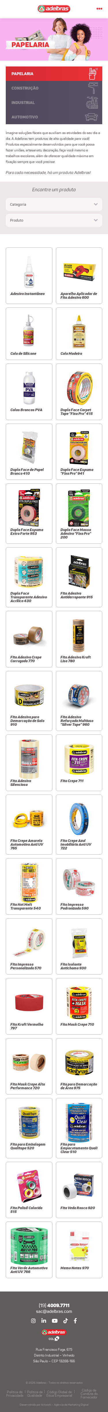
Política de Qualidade (35, 1393)
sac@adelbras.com (54, 1311)
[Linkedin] (43, 1321)
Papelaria (22, 73)
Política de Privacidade (14, 1393)
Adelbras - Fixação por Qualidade (54, 1335)
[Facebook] (75, 1321)
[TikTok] (65, 1321)
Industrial (23, 102)
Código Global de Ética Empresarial (59, 1393)
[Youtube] (55, 1321)
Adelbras (54, 8)
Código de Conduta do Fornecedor (89, 1394)
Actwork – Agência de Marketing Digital (64, 1405)
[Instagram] (33, 1321)
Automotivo (25, 117)
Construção (25, 88)
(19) (54, 1305)
